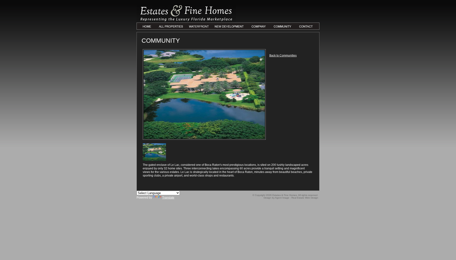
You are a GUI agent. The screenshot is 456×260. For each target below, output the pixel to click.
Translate (168, 197)
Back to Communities (283, 55)
